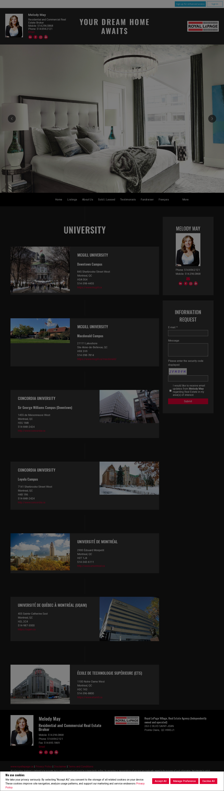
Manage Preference (184, 781)
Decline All (208, 781)
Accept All (160, 781)
